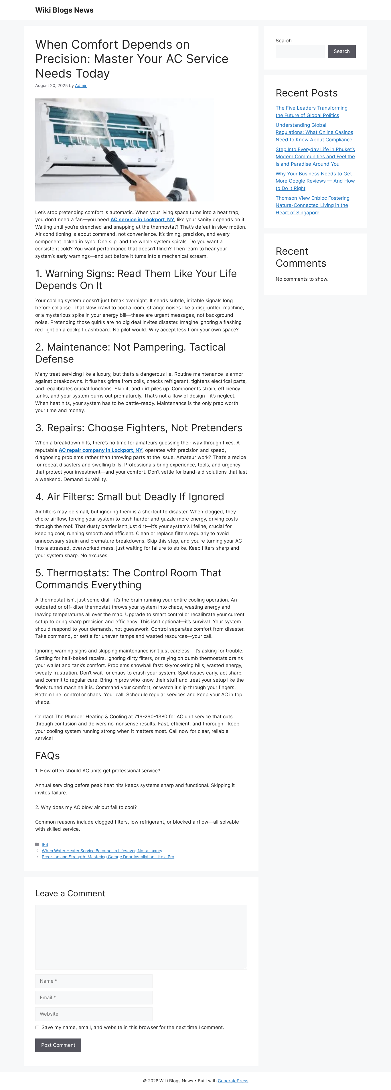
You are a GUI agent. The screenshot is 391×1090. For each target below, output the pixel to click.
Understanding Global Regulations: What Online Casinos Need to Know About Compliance (314, 132)
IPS (45, 844)
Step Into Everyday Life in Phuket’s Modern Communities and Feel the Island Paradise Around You (315, 157)
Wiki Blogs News (64, 10)
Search (284, 40)
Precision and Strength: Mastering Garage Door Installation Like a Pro (108, 856)
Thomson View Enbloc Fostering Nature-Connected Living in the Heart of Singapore (312, 205)
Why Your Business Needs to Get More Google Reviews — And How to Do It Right (315, 181)
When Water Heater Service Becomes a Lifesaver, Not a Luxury (102, 850)
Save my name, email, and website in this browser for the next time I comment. (133, 1027)
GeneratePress (233, 1080)
